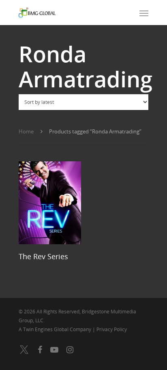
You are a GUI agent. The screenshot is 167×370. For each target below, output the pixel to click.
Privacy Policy (111, 329)
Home (26, 131)
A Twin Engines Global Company (55, 329)
